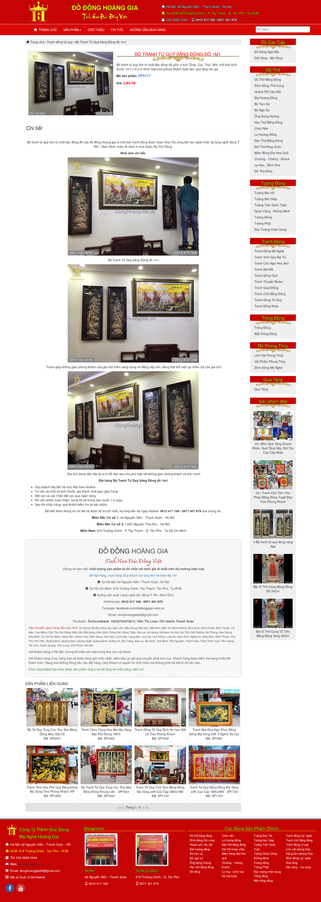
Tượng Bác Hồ (264, 193)
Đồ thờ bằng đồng (267, 79)
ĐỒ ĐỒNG (114, 550)
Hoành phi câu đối (267, 91)
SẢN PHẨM (71, 29)
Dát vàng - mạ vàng (268, 58)
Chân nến (261, 128)
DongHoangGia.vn (31, 864)
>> (147, 807)
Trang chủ (37, 42)
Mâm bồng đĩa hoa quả (271, 153)
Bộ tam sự (262, 104)
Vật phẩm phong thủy (270, 361)
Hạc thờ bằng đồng (268, 122)
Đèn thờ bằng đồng (268, 140)
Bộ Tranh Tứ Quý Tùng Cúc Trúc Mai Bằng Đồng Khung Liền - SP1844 (106, 789)
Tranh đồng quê (266, 275)
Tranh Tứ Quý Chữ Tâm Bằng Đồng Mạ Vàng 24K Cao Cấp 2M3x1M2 (160, 789)
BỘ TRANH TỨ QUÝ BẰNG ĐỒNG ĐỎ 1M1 (178, 54)
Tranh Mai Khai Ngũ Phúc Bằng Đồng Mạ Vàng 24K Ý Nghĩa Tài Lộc (214, 731)
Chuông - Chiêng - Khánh (272, 159)
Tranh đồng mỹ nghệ (269, 251)
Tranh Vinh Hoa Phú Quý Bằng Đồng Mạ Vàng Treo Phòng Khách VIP (52, 789)
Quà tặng (261, 389)
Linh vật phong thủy (268, 355)
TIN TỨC (117, 29)
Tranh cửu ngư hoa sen (271, 263)
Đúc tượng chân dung (270, 229)
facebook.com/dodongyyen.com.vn (140, 608)
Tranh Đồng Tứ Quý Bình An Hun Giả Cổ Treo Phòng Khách (160, 731)
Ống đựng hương (266, 116)
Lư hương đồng (265, 134)
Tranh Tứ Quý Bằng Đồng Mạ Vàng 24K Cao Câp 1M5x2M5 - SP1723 (214, 789)
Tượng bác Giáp (265, 199)
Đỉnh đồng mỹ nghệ (268, 367)
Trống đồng (262, 327)
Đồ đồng (195, 871)
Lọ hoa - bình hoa (267, 165)
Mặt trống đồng (265, 334)
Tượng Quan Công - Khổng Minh (266, 855)
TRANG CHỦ (47, 29)
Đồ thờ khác (263, 171)
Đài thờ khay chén (267, 146)
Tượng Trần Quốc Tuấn (270, 205)
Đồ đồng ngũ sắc (266, 52)
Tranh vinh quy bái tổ (270, 257)
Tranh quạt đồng (266, 287)
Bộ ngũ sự (261, 110)
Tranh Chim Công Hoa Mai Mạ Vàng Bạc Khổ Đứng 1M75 (106, 731)
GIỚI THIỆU (96, 29)
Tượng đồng (263, 217)
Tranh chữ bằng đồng (270, 294)
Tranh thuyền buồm (268, 281)
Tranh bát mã (263, 269)
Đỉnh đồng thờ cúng (269, 85)
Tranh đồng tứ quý (59, 42)
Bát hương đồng (266, 98)
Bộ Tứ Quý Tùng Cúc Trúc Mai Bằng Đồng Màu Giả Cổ (52, 731)
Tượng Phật (262, 223)
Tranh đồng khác (266, 306)
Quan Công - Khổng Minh (272, 211)
